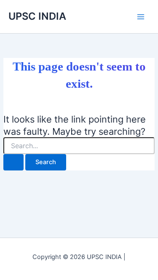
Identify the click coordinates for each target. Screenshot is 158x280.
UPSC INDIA (37, 16)
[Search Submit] (13, 162)
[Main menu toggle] (141, 17)
